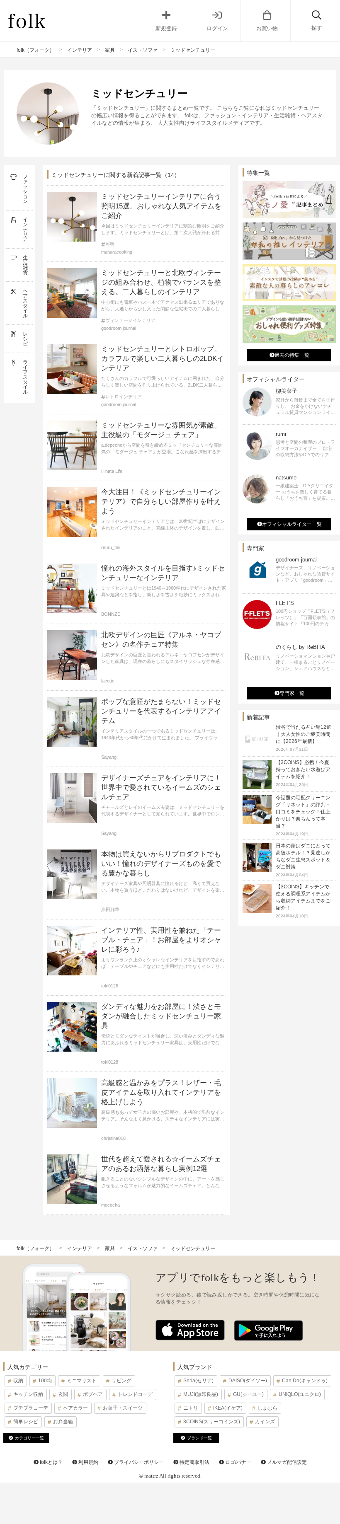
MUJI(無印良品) (200, 1394)
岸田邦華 (110, 909)
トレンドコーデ (135, 1394)
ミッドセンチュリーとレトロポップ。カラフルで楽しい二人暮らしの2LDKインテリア (162, 358)
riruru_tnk (111, 547)
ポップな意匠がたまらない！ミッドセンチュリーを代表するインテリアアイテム (161, 711)
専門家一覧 (291, 693)
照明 (109, 244)
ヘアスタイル (25, 303)
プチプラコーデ (30, 1408)
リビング (121, 1381)
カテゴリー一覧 (29, 1438)
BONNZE (110, 614)
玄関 (63, 1394)
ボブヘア (93, 1394)
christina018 (113, 1138)
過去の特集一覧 (291, 355)
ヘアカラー (75, 1408)
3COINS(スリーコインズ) (211, 1422)
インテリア (79, 50)
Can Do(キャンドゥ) (305, 1381)
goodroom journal (118, 328)
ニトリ (190, 1408)
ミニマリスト (82, 1381)
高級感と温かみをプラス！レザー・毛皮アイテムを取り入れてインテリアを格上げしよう (161, 1092)
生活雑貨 (25, 265)
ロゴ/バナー (237, 1462)
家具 (110, 50)
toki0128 (109, 985)
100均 (45, 1381)
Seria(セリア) (198, 1381)
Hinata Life (111, 471)
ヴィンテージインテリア (130, 320)
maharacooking (116, 251)
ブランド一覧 (199, 1438)
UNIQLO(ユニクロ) (300, 1394)
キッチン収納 (28, 1394)
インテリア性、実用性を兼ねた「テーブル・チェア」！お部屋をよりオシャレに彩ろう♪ (161, 939)
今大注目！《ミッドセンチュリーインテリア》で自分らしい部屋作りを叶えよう (161, 501)
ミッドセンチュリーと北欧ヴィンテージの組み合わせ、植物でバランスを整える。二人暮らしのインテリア (161, 282)
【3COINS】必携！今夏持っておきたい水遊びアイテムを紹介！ (303, 769)
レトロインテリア (123, 396)
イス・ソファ (143, 50)
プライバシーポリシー (138, 1462)
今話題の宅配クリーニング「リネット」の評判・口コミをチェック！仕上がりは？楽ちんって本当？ (303, 812)
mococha (110, 1204)
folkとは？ (51, 1462)
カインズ (265, 1422)
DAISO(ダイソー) (247, 1381)
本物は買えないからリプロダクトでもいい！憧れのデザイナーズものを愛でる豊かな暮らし (161, 863)
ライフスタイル (25, 377)
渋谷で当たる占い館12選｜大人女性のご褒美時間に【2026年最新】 (303, 734)
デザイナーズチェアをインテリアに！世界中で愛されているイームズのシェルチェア (161, 787)
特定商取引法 (193, 1462)
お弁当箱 (63, 1422)
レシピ (25, 339)
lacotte (107, 680)
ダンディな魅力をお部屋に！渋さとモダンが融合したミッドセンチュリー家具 (161, 1016)
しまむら (267, 1408)
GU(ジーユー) (248, 1394)
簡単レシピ (25, 1422)
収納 (18, 1381)
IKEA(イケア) (228, 1408)
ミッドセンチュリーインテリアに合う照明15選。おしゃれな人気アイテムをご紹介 (161, 206)
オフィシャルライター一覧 (292, 524)
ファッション (25, 189)
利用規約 (87, 1462)
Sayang (109, 757)
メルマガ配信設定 (286, 1462)
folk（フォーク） (35, 50)
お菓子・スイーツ (123, 1408)
